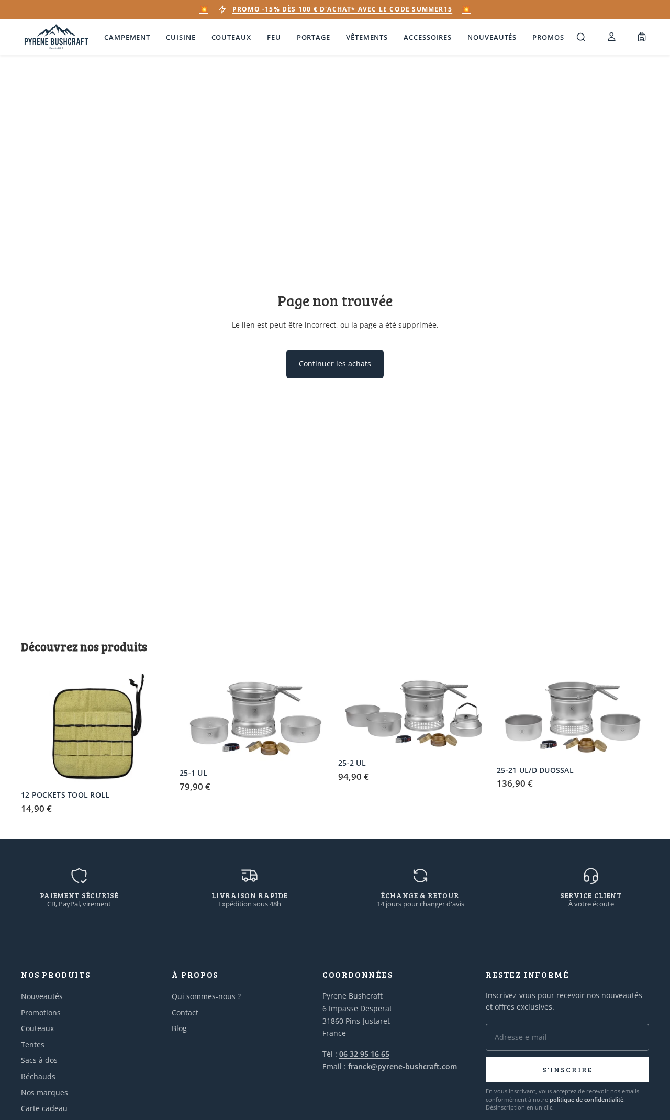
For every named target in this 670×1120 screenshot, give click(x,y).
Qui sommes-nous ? (206, 996)
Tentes (32, 1044)
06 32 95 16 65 (364, 1054)
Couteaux (231, 37)
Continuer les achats (335, 363)
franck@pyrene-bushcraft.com (402, 1066)
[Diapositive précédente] (36, 728)
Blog (179, 1028)
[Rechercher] (581, 37)
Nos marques (44, 1092)
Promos (548, 37)
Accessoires (428, 37)
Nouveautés (492, 37)
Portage (313, 37)
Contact (185, 1012)
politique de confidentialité (586, 1099)
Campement (127, 37)
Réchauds (38, 1076)
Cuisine (180, 37)
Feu (274, 37)
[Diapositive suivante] (157, 728)
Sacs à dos (39, 1060)
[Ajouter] (157, 768)
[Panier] (641, 37)
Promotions (41, 1012)
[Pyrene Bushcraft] (56, 37)
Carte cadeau (44, 1108)
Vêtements (367, 37)
